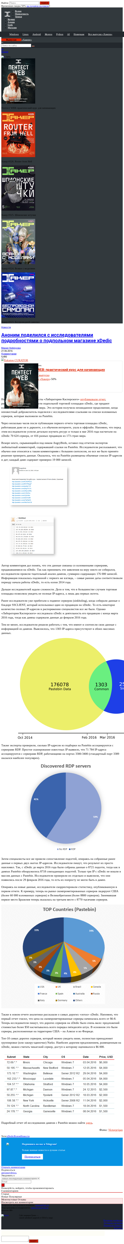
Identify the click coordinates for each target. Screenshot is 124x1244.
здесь (89, 1122)
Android (36, 34)
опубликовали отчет (92, 399)
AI (68, 34)
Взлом (17, 1136)
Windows (14, 34)
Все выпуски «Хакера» (100, 34)
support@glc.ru (42, 1205)
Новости (6, 327)
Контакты (118, 1228)
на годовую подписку (38, 6)
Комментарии (8, 353)
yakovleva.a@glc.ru (39, 1207)
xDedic (10, 1136)
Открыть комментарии (13, 1167)
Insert (33, 1241)
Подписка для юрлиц (113, 1223)
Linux (26, 34)
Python (59, 34)
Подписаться (32, 1156)
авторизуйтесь (9, 1172)
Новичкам (79, 34)
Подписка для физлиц (113, 1220)
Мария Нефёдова (11, 348)
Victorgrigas (115, 1129)
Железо (48, 34)
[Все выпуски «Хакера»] (1, 38)
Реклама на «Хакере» (113, 1225)
